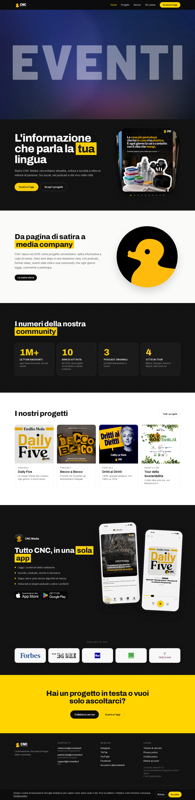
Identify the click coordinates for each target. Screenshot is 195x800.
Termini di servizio (153, 748)
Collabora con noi (84, 714)
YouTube (105, 756)
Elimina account (151, 761)
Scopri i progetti (54, 186)
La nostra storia (26, 277)
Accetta (175, 794)
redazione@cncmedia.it (69, 748)
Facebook (106, 761)
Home (114, 4)
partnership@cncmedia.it (70, 754)
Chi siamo (150, 4)
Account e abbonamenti (112, 765)
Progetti (125, 4)
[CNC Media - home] (20, 4)
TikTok (104, 752)
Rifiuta (161, 794)
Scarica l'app (170, 4)
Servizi (137, 4)
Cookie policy (151, 756)
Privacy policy (151, 752)
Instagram (105, 748)
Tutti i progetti (170, 414)
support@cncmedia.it (68, 761)
